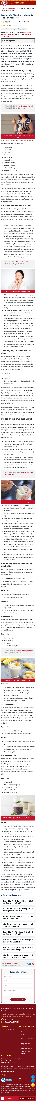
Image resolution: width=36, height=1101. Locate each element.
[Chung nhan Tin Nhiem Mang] (27, 1080)
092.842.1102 (19, 1016)
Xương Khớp (5, 36)
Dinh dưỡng (11, 9)
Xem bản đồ (27, 1016)
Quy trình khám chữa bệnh (27, 1039)
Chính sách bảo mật (26, 1048)
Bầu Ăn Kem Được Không (24, 106)
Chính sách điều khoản (25, 1044)
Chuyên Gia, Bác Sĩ (8, 1029)
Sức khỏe (5, 1033)
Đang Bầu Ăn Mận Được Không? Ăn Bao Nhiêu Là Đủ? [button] (16, 933)
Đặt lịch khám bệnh (26, 1035)
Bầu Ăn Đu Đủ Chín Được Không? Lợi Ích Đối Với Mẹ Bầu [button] (17, 941)
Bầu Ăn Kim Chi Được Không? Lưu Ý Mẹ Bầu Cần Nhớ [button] (17, 925)
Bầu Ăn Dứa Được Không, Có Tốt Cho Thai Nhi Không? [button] (17, 949)
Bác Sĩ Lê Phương (12, 963)
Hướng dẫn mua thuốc (25, 1030)
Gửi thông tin (18, 999)
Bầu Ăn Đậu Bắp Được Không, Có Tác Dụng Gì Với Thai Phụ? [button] (17, 956)
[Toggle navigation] (33, 3)
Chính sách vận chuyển (25, 1052)
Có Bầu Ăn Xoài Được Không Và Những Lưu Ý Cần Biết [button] (16, 910)
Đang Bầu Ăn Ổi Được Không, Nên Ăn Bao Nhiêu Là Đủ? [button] (17, 902)
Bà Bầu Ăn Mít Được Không (23, 651)
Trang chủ (4, 9)
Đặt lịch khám (28, 1098)
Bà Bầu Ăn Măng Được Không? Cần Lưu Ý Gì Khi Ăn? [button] (18, 918)
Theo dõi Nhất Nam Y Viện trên (10, 29)
